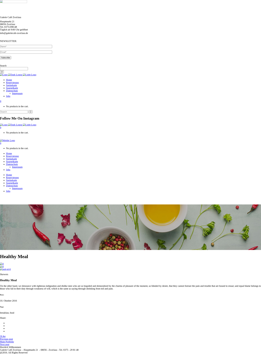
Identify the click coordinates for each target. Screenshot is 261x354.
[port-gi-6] (5, 269)
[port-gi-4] (2, 263)
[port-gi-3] (2, 266)
